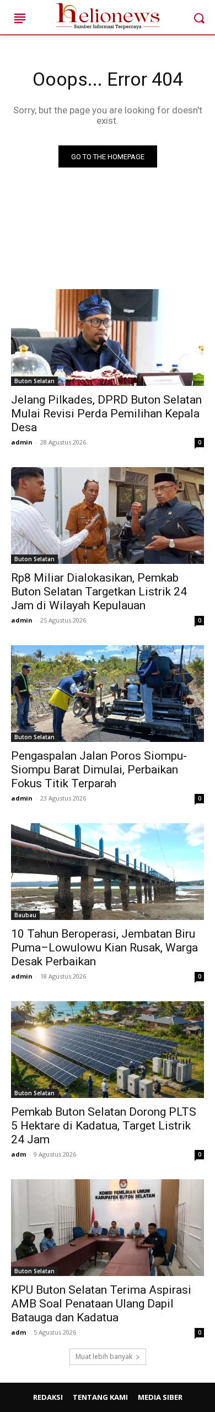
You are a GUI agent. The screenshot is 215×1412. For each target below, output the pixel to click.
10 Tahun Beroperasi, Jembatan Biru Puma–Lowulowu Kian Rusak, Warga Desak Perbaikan (104, 947)
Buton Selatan (34, 381)
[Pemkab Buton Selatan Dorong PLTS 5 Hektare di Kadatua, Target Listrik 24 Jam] (107, 1049)
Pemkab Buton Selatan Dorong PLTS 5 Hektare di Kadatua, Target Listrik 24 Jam (103, 1125)
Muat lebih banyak (104, 1356)
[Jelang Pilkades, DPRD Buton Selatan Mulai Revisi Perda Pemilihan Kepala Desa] (107, 337)
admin (22, 442)
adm (18, 1154)
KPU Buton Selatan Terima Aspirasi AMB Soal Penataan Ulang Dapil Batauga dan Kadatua (101, 1303)
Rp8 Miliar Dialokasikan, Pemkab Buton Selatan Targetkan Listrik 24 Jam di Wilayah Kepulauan (99, 591)
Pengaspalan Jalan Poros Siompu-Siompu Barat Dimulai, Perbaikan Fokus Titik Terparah (99, 769)
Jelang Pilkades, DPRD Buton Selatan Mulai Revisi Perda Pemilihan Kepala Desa (106, 413)
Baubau (25, 915)
